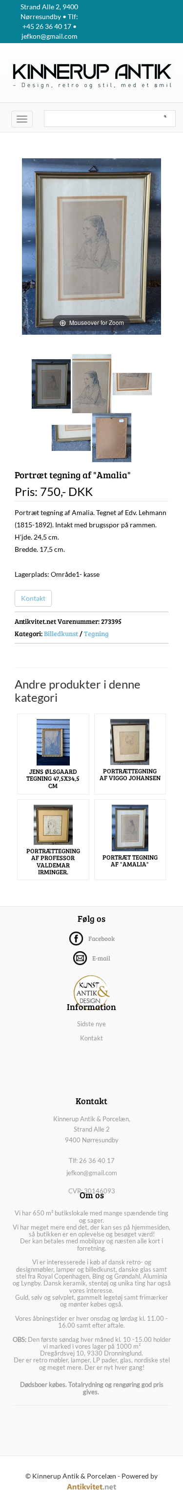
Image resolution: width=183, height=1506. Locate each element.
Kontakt (33, 598)
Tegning (96, 633)
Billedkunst (61, 633)
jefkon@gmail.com (91, 1173)
